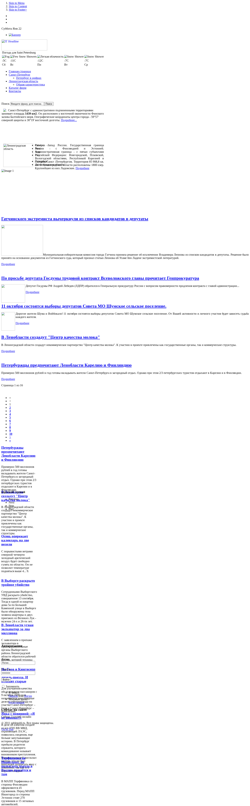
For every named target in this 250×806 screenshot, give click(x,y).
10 (10, 433)
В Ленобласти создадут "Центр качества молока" (50, 337)
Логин (5, 659)
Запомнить (12, 686)
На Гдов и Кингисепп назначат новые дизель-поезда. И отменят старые (18, 675)
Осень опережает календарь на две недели (15, 540)
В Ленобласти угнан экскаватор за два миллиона (17, 629)
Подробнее (82, 168)
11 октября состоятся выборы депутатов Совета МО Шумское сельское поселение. (83, 306)
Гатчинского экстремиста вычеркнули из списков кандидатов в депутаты (74, 218)
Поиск (5, 103)
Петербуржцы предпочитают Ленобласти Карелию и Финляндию (66, 365)
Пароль (5, 669)
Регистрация (16, 702)
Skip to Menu (17, 3)
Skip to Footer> (18, 9)
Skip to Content (18, 6)
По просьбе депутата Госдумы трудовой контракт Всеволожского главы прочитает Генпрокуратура (100, 278)
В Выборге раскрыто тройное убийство (18, 583)
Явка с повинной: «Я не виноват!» (18, 716)
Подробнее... (69, 120)
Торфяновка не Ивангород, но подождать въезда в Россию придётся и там (16, 766)
